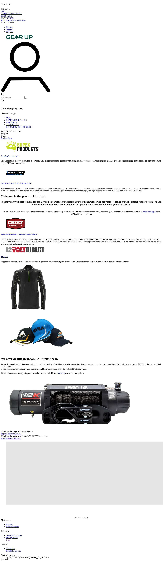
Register (9, 27)
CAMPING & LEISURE (11, 13)
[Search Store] (26, 98)
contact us (61, 373)
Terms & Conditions (14, 535)
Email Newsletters (13, 551)
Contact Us (10, 548)
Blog (8, 540)
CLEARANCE (7, 18)
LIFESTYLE (6, 16)
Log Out (9, 32)
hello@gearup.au (150, 212)
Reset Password (12, 527)
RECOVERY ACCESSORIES (13, 20)
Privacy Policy (12, 538)
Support (9, 29)
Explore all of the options (11, 434)
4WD (3, 11)
